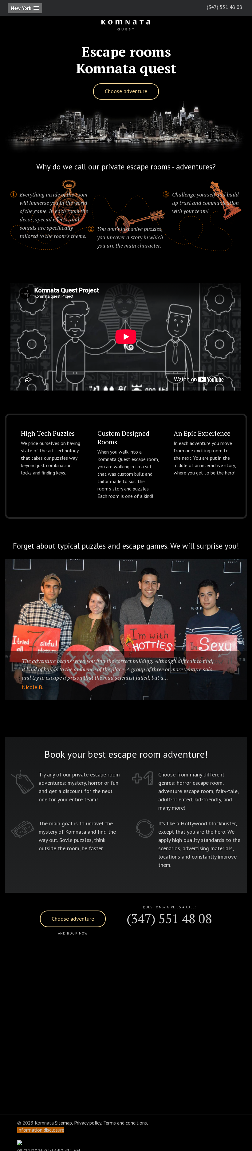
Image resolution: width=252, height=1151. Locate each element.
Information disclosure (40, 1130)
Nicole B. (32, 687)
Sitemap (63, 1123)
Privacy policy (87, 1123)
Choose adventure (126, 91)
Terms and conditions (125, 1123)
